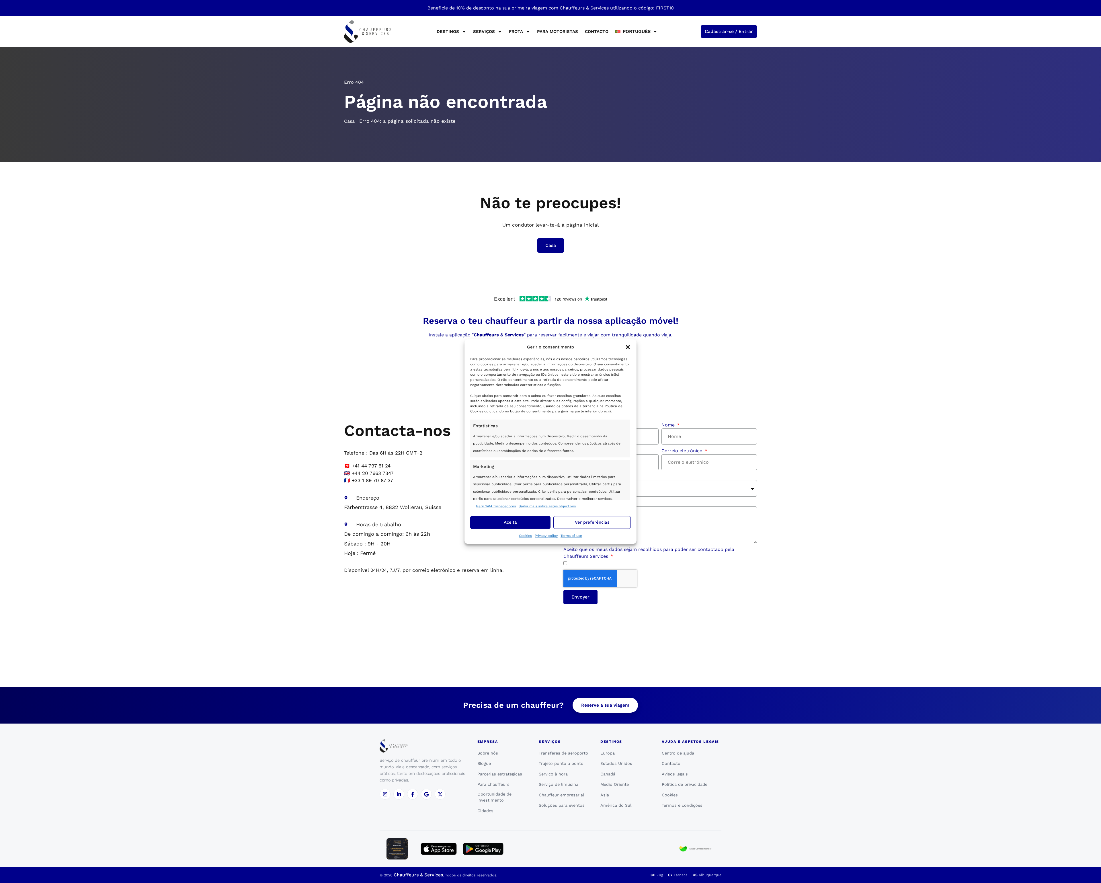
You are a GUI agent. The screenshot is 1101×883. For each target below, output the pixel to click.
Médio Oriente (614, 784)
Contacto (596, 31)
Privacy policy (546, 536)
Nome (668, 425)
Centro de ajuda (678, 753)
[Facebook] (412, 794)
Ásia (604, 795)
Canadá (607, 774)
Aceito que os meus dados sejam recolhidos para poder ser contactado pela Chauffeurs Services (648, 553)
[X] (440, 794)
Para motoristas (557, 31)
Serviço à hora (553, 774)
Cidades (485, 810)
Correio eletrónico (682, 450)
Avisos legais (675, 774)
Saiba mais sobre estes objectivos (547, 506)
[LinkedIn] (398, 794)
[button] (628, 347)
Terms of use (571, 536)
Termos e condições (682, 805)
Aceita (510, 522)
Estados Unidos (616, 763)
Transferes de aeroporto (563, 753)
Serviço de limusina (558, 784)
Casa (349, 121)
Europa (607, 753)
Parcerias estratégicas (499, 774)
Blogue (484, 763)
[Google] (426, 794)
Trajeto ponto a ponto (561, 763)
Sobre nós (487, 753)
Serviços (484, 31)
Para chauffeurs (493, 784)
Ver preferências (592, 522)
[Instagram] (385, 794)
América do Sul (615, 805)
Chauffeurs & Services (418, 875)
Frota (516, 31)
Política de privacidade (684, 784)
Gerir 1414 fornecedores (496, 506)
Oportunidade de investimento (494, 797)
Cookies (525, 536)
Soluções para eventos (562, 805)
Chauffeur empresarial (561, 795)
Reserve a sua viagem (605, 705)
